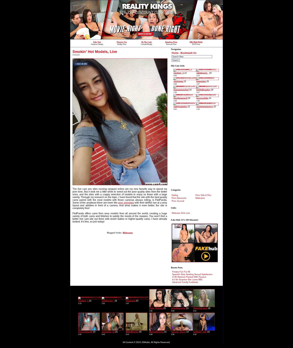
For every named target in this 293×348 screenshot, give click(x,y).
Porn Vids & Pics (203, 195)
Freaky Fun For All (181, 271)
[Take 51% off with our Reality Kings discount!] (146, 38)
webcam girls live (181, 213)
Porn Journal (178, 201)
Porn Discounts (179, 198)
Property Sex (122, 42)
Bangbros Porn (171, 42)
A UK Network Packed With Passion (189, 277)
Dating (175, 195)
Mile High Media (196, 42)
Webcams (128, 232)
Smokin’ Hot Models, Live (94, 52)
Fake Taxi (97, 42)
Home (175, 53)
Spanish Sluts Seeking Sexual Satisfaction (192, 274)
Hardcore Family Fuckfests (185, 282)
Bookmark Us (188, 53)
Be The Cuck (146, 42)
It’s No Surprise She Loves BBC (187, 279)
